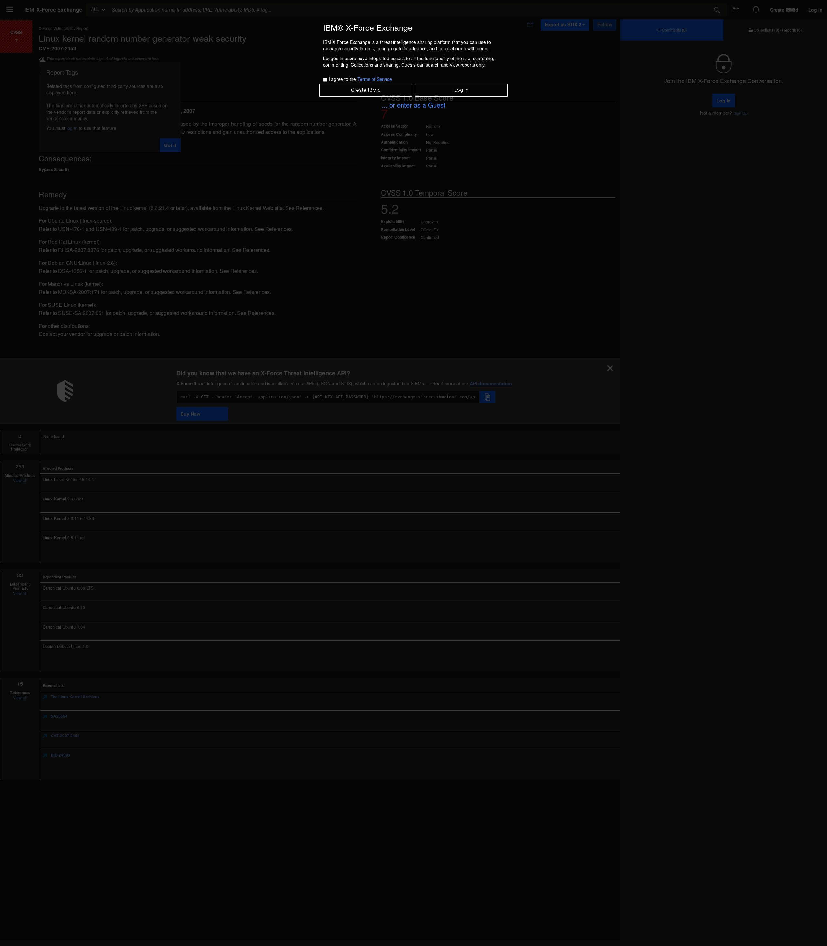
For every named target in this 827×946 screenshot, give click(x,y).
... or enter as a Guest (413, 105)
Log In (461, 90)
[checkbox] (325, 80)
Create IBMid (366, 90)
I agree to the (360, 79)
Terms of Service (374, 79)
